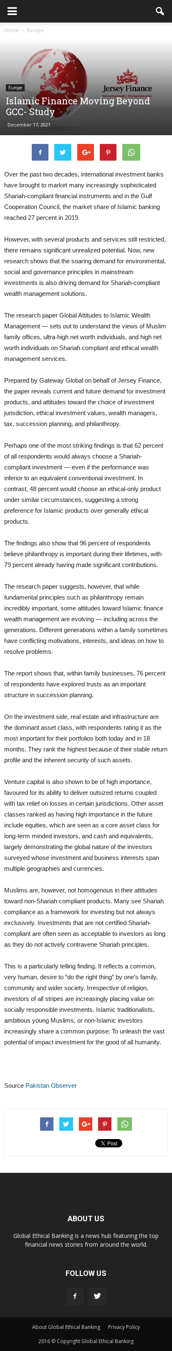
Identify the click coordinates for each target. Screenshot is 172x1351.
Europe (15, 88)
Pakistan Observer (51, 1085)
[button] (160, 11)
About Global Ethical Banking (66, 1327)
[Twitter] (97, 1296)
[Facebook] (74, 1296)
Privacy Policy (124, 1327)
